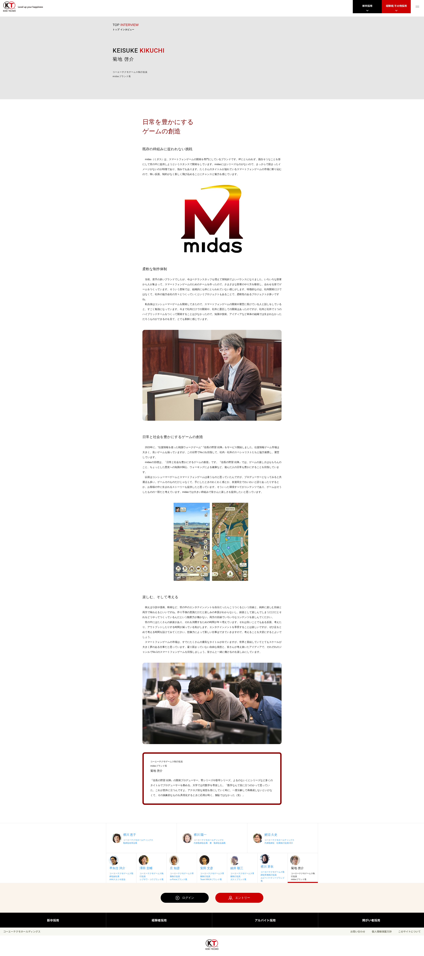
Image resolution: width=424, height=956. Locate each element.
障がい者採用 (371, 920)
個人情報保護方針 (382, 931)
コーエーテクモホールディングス (21, 931)
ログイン (188, 897)
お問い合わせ (357, 931)
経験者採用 (159, 920)
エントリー (242, 897)
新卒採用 (53, 920)
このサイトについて (409, 931)
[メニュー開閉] (417, 6)
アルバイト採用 (265, 920)
